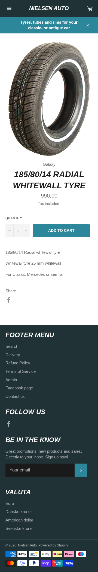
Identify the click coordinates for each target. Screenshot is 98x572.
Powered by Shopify (53, 545)
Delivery (12, 354)
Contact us (15, 396)
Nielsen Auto (49, 8)
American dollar (19, 520)
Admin (11, 379)
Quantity (13, 218)
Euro (9, 503)
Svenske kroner (19, 528)
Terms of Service (20, 371)
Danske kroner (18, 511)
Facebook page (19, 388)
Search (11, 346)
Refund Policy (17, 363)
